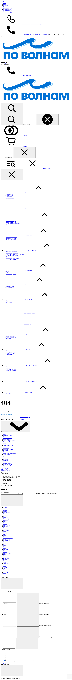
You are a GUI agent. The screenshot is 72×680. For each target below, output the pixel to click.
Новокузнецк (6, 539)
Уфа (4, 568)
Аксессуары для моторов (12, 253)
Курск (4, 531)
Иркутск (5, 522)
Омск (4, 541)
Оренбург (5, 543)
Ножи (7, 350)
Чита (4, 573)
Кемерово (5, 526)
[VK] (1, 63)
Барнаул (5, 510)
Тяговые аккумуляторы (11, 238)
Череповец (6, 572)
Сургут (5, 559)
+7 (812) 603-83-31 (5, 469)
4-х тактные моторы (11, 222)
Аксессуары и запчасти (9, 440)
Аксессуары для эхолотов (12, 259)
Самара (5, 552)
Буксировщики (9, 354)
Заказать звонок (4, 64)
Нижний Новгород (8, 538)
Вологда (5, 516)
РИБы (7, 272)
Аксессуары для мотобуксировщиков (15, 254)
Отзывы (5, 4)
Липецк (5, 532)
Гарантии (5, 5)
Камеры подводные (11, 370)
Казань (5, 524)
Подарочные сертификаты (9, 453)
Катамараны (9, 196)
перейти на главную (25, 417)
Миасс (4, 534)
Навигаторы (9, 366)
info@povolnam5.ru (5, 470)
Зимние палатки (10, 286)
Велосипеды (6, 448)
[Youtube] (5, 63)
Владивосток (6, 512)
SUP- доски (9, 302)
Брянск (5, 511)
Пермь (4, 545)
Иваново (5, 520)
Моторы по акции (10, 224)
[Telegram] (3, 63)
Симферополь (6, 555)
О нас (4, 1)
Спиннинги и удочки (11, 337)
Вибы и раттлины (10, 336)
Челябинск (6, 571)
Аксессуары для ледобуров (12, 258)
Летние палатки (10, 287)
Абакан (5, 507)
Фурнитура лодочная (8, 446)
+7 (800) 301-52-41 (5, 468)
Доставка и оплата (7, 8)
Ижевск (5, 521)
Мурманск (5, 536)
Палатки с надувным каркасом (13, 288)
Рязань (4, 550)
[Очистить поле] (28, 598)
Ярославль (5, 574)
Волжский (5, 515)
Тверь (4, 562)
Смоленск (5, 557)
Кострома (5, 529)
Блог (4, 3)
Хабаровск (6, 569)
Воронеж (5, 517)
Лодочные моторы (7, 438)
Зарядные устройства (11, 239)
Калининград (6, 525)
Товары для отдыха (8, 445)
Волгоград (5, 513)
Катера (7, 271)
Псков (4, 548)
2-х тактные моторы (11, 221)
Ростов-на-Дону (7, 549)
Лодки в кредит (10, 198)
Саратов (5, 554)
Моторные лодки (10, 194)
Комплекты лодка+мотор (9, 436)
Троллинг (8, 338)
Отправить (3, 663)
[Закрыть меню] (1, 36)
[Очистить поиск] (47, 119)
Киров (4, 527)
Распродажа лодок (7, 10)
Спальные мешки (10, 353)
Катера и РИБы (7, 441)
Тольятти (5, 563)
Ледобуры (8, 393)
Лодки (4, 434)
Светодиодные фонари (11, 352)
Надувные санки (10, 300)
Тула (4, 566)
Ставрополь (6, 558)
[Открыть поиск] (12, 108)
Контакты (5, 6)
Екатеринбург (6, 518)
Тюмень (5, 567)
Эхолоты (8, 368)
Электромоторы (7, 439)
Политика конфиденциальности (11, 12)
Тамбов (5, 560)
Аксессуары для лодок (11, 251)
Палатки (5, 443)
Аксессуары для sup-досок (12, 256)
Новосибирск (6, 540)
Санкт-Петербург (7, 553)
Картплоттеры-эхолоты (11, 369)
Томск (4, 564)
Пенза (4, 544)
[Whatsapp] (6, 63)
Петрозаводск (6, 546)
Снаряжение (6, 450)
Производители (7, 9)
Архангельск (6, 508)
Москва (5, 535)
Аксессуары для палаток (12, 255)
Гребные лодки (9, 195)
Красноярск (6, 530)
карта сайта (23, 419)
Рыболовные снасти (8, 449)
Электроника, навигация (9, 451)
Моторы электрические (11, 237)
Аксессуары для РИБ (11, 274)
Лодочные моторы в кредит (12, 223)
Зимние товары (7, 454)
